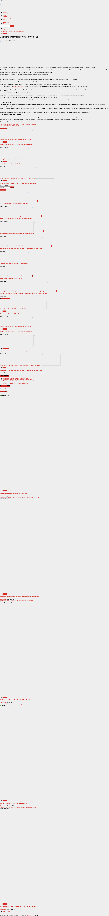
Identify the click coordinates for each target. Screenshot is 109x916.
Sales (4, 23)
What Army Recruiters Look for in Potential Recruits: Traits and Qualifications (18, 807)
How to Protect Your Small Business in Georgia (11, 276)
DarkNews (29, 915)
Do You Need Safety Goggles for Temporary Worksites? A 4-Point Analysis (17, 178)
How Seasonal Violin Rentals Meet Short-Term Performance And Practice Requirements (20, 246)
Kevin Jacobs (3, 909)
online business (6, 22)
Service (4, 367)
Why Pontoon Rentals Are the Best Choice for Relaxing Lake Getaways (16, 600)
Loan (4, 19)
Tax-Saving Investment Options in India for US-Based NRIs (14, 261)
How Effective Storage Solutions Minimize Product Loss (13, 394)
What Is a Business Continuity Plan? (9, 125)
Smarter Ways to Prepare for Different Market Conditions (13, 201)
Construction (6, 348)
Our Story (5, 913)
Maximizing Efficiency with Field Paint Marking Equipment (13, 704)
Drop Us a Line (6, 911)
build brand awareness (18, 86)
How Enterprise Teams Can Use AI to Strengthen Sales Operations (15, 139)
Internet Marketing (7, 18)
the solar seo (63, 100)
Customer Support (7, 14)
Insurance (5, 16)
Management (5, 20)
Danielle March (3, 496)
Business (5, 12)
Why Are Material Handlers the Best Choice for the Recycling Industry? (16, 231)
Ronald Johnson (4, 40)
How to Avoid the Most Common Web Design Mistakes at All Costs (18, 124)
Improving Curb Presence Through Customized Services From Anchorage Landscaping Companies (23, 291)
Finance (4, 15)
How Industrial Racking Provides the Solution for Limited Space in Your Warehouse (19, 497)
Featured (5, 490)
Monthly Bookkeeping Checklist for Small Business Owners (14, 159)
